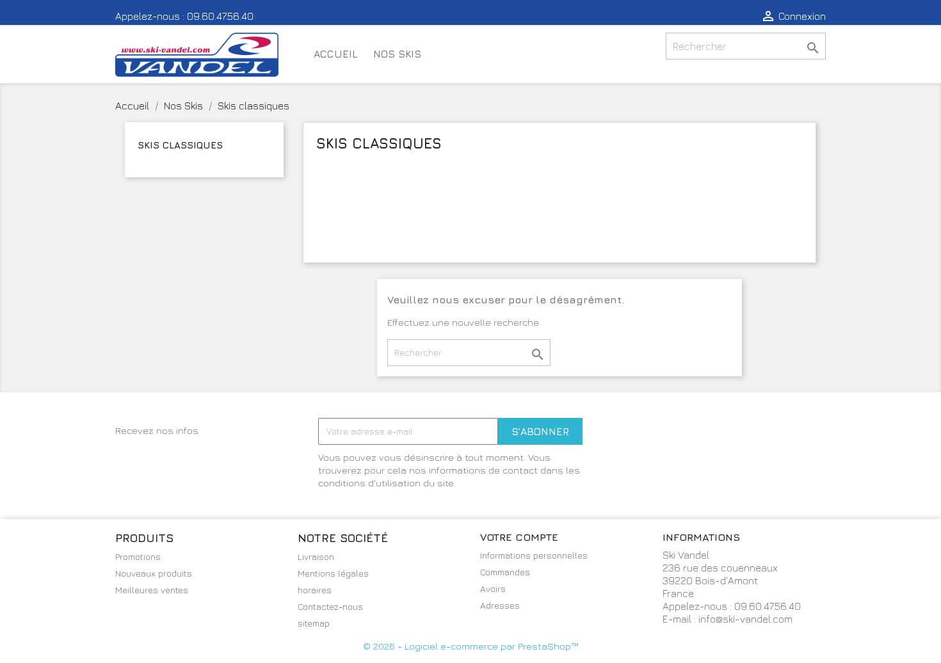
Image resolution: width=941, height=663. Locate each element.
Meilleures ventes (151, 589)
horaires (315, 589)
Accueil (336, 54)
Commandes (505, 571)
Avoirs (493, 588)
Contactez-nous (330, 606)
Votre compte (519, 537)
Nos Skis (397, 54)
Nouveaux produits (153, 573)
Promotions (138, 556)
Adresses (500, 605)
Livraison (316, 556)
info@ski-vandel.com (745, 619)
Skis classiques (180, 145)
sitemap (314, 623)
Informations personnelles (534, 555)
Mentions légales (333, 573)
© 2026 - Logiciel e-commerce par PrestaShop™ (470, 646)
